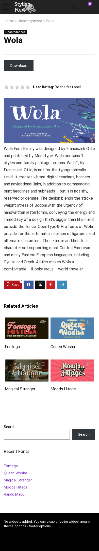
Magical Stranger (20, 389)
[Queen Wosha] (72, 321)
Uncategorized (30, 21)
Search (9, 427)
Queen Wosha (63, 346)
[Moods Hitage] (72, 363)
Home (9, 21)
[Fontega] (27, 321)
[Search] (75, 7)
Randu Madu (14, 494)
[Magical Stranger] (27, 363)
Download (18, 65)
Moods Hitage (63, 389)
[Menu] (6, 7)
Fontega (12, 346)
